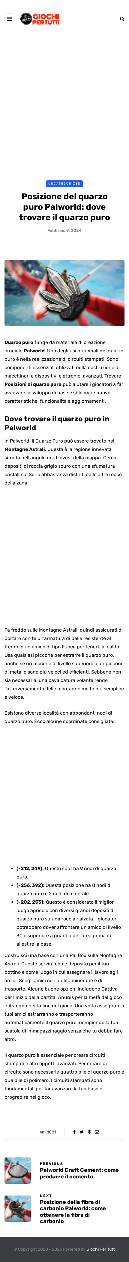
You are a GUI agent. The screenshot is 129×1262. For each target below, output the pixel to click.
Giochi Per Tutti (101, 1249)
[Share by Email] (96, 1132)
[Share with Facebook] (74, 1132)
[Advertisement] (64, 104)
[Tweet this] (82, 1132)
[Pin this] (89, 1132)
